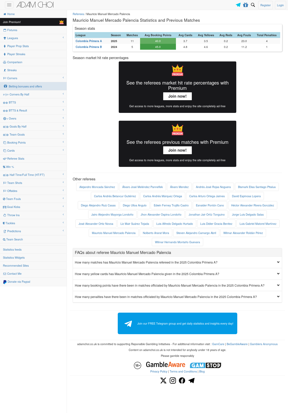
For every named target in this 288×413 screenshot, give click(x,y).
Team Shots (14, 183)
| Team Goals (15, 134)
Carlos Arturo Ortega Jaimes (207, 196)
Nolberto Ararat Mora (156, 233)
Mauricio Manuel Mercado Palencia (114, 233)
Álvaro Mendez (179, 187)
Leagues (12, 38)
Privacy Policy (158, 371)
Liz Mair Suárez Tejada (134, 224)
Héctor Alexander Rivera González (252, 205)
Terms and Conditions (183, 371)
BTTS (12, 102)
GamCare (218, 344)
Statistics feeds (12, 249)
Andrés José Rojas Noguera (213, 187)
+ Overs (11, 118)
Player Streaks (15, 54)
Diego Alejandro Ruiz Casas (98, 205)
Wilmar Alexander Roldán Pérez (243, 233)
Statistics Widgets (14, 257)
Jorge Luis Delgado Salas (248, 214)
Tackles (10, 223)
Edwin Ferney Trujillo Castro (171, 205)
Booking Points (16, 142)
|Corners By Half (17, 94)
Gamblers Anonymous (264, 344)
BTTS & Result (17, 110)
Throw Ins (13, 215)
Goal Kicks (13, 207)
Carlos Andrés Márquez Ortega (162, 196)
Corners (11, 78)
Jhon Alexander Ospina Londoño (161, 214)
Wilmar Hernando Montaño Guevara (177, 242)
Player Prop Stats (17, 46)
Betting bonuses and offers (25, 86)
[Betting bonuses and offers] (246, 4)
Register (265, 5)
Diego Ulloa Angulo (135, 205)
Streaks (11, 70)
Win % (9, 167)
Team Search (14, 239)
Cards (10, 150)
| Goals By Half (15, 126)
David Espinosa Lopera (246, 196)
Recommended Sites (16, 265)
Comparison (14, 62)
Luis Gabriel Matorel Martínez (258, 224)
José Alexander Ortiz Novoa (96, 224)
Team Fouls (13, 199)
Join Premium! (12, 22)
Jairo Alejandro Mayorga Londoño (112, 214)
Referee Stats (15, 158)
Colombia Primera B (89, 47)
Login (280, 5)
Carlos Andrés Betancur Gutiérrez (115, 196)
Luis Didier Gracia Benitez (216, 224)
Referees (78, 14)
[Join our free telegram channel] (239, 3)
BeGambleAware (237, 344)
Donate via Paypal (18, 281)
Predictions (13, 231)
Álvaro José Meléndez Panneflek (142, 187)
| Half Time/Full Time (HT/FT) (25, 175)
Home (10, 14)
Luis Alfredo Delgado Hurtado (174, 224)
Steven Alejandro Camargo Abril (196, 233)
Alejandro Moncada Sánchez (97, 187)
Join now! (177, 96)
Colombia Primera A (89, 41)
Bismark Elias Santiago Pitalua (257, 187)
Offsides (11, 191)
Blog (202, 371)
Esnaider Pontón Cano (210, 205)
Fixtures (11, 30)
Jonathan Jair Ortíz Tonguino (207, 214)
